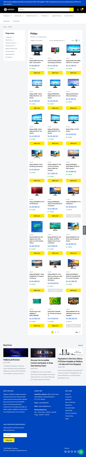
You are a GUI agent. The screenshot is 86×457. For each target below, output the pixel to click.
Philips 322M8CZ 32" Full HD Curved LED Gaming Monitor (72, 239)
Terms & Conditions (71, 413)
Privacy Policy (69, 416)
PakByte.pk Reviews (11, 360)
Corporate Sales (70, 408)
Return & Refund (70, 402)
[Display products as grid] (76, 40)
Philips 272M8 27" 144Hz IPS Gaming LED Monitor (36, 165)
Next (77, 332)
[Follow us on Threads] (72, 451)
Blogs (67, 418)
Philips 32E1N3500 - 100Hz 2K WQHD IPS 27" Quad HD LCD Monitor (36, 276)
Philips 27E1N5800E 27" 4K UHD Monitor (73, 202)
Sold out (73, 216)
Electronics (18, 15)
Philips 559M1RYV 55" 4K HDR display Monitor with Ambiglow (73, 313)
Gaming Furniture (31, 15)
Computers (6, 15)
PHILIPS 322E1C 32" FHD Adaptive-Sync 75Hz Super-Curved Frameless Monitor (36, 240)
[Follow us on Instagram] (75, 451)
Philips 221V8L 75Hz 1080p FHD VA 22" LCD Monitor (73, 61)
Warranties (68, 405)
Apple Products (56, 15)
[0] (81, 9)
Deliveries (68, 399)
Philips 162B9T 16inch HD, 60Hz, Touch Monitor (36, 61)
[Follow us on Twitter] (69, 451)
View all (80, 345)
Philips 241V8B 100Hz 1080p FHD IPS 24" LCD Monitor (54, 96)
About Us (68, 394)
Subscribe (9, 440)
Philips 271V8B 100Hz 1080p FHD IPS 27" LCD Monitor (54, 131)
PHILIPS (68, 58)
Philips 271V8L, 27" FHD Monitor (72, 130)
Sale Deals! (6, 21)
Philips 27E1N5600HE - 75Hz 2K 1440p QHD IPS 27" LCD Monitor (55, 203)
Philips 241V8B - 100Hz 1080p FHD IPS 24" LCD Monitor (35, 96)
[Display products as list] (79, 40)
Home (4, 27)
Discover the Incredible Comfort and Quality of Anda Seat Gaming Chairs (42, 363)
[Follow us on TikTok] (78, 451)
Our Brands (16, 21)
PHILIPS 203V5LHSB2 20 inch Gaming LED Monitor (54, 61)
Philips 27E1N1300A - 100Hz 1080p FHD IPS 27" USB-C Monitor (72, 166)
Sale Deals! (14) (10, 54)
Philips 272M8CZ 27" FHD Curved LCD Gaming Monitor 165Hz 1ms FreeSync (54, 167)
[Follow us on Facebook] (65, 451)
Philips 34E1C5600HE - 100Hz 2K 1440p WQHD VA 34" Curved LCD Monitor (73, 276)
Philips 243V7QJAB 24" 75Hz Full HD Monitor (72, 95)
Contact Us (68, 397)
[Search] (71, 9)
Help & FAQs (68, 410)
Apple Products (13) (11, 48)
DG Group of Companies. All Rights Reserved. (15, 450)
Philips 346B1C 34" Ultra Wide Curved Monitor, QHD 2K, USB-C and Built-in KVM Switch (55, 277)
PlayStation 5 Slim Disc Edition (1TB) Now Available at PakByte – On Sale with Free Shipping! (70, 361)
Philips (10, 27)
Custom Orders (68, 15)
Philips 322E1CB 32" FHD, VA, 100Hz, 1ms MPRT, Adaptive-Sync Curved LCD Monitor (54, 240)
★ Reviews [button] (84, 230)
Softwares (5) (10, 45)
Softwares (44, 15)
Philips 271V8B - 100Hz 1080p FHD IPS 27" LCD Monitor (35, 131)
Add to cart (37, 73)
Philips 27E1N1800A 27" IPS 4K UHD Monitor (36, 202)
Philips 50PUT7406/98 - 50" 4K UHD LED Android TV (54, 313)
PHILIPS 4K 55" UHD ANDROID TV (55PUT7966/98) (34, 313)
